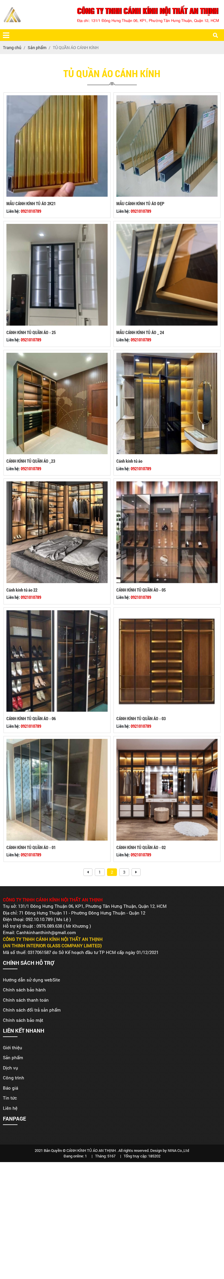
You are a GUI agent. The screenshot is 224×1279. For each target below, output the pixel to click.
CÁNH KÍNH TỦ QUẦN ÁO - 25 (31, 332)
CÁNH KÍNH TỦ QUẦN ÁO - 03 (141, 718)
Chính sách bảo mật (23, 1020)
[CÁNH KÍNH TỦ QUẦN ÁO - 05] (167, 484)
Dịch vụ (10, 1068)
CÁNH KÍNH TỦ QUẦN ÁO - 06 (31, 718)
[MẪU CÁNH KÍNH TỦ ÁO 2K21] (57, 98)
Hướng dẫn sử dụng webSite (31, 980)
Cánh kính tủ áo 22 (21, 590)
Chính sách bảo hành (24, 990)
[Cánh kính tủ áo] (167, 356)
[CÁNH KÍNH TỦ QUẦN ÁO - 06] (57, 613)
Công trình (13, 1078)
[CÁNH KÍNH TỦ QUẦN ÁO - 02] (167, 742)
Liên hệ (10, 1108)
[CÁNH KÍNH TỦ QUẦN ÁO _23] (57, 356)
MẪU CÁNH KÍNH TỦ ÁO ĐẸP (140, 203)
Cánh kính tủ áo (129, 461)
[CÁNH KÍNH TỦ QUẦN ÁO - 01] (57, 742)
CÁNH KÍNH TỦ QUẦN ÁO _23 (30, 461)
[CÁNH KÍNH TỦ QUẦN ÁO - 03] (167, 613)
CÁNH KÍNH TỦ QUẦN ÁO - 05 (141, 590)
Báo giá (10, 1088)
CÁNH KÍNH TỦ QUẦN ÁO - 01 (31, 847)
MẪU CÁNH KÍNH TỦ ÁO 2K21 (31, 203)
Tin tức (10, 1098)
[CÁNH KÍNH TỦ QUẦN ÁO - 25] (57, 227)
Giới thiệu (12, 1047)
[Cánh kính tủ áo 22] (57, 484)
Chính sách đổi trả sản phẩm (32, 1010)
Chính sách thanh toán (26, 1000)
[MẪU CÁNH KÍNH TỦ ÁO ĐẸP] (167, 98)
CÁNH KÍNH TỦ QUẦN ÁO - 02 (141, 847)
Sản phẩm (13, 1057)
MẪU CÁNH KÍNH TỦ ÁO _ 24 (140, 332)
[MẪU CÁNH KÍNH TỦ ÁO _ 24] (167, 227)
